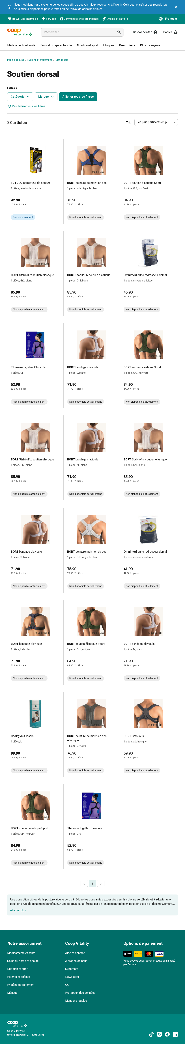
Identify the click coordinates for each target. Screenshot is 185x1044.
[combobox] (77, 32)
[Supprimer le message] (176, 7)
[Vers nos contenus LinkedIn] (175, 1034)
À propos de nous (76, 961)
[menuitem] (21, 45)
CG (67, 985)
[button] (168, 19)
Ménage (12, 992)
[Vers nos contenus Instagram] (159, 1034)
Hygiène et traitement (39, 59)
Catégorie (18, 96)
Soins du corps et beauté (23, 961)
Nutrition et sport (17, 969)
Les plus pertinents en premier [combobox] (156, 122)
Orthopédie (61, 59)
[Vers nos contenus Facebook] (167, 1034)
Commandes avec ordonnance (81, 18)
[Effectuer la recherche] (119, 32)
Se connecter (142, 32)
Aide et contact (75, 953)
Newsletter (72, 977)
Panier (167, 32)
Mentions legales (76, 1000)
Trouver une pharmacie (25, 18)
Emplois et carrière (117, 18)
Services (51, 18)
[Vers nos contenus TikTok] (151, 1034)
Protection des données (80, 992)
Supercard (71, 969)
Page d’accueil (15, 59)
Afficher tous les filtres (78, 96)
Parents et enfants (18, 977)
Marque (43, 96)
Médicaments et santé (21, 953)
